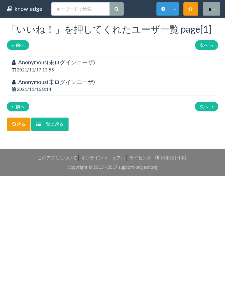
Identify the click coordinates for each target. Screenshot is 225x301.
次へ (207, 45)
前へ (18, 45)
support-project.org (138, 167)
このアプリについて (57, 157)
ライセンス (140, 157)
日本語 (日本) (172, 157)
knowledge (27, 8)
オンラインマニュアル (103, 157)
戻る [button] (20, 124)
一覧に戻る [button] (52, 124)
